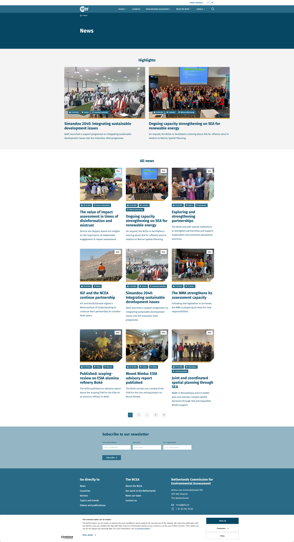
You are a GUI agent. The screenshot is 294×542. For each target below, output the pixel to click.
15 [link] (155, 415)
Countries (85, 490)
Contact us (131, 500)
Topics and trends (89, 500)
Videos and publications (93, 505)
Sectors (84, 495)
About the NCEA (134, 485)
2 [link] (138, 415)
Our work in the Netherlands (141, 490)
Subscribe (110, 458)
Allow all (222, 521)
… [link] (147, 415)
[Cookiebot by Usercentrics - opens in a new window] (67, 537)
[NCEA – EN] (84, 9)
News (83, 485)
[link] (163, 415)
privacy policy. (144, 529)
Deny (222, 536)
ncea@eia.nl (182, 504)
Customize (221, 528)
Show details (87, 535)
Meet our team (133, 495)
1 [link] (130, 415)
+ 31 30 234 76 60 (184, 508)
